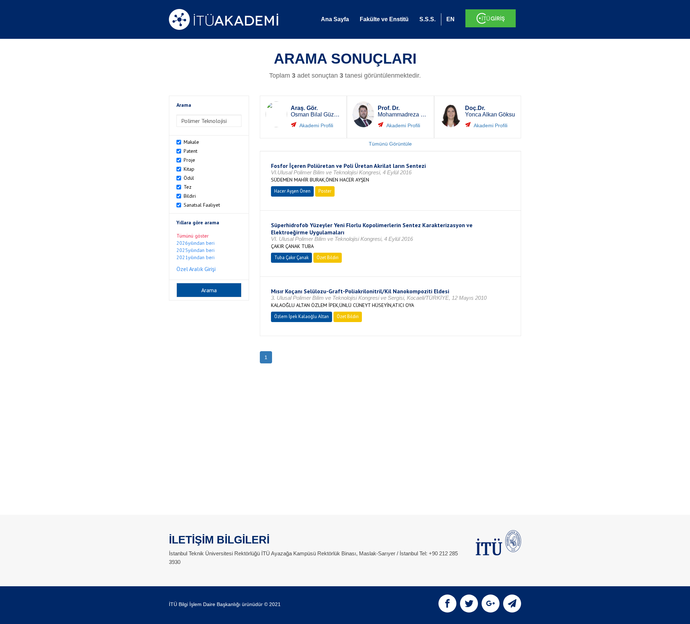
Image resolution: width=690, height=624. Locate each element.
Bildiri (190, 196)
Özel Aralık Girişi (196, 268)
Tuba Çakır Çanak (291, 257)
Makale (191, 142)
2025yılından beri (195, 250)
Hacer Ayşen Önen (292, 191)
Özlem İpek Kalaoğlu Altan (301, 316)
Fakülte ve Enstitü (384, 19)
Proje (189, 160)
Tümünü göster (192, 236)
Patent (190, 151)
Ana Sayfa (335, 19)
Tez (188, 187)
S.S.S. (427, 19)
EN (450, 19)
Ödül (189, 178)
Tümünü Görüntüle (390, 144)
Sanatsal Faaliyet (202, 205)
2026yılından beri (195, 243)
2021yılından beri (195, 257)
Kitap (189, 169)
